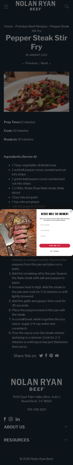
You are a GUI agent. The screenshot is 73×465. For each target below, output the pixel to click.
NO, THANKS (54, 251)
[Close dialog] (71, 211)
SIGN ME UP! (54, 245)
